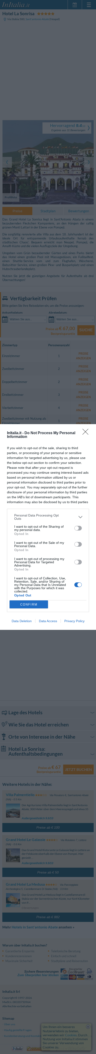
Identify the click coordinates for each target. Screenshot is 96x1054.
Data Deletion (22, 621)
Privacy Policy (74, 621)
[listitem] (48, 517)
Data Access (48, 621)
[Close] (86, 433)
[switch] (78, 528)
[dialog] (48, 527)
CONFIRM (29, 604)
